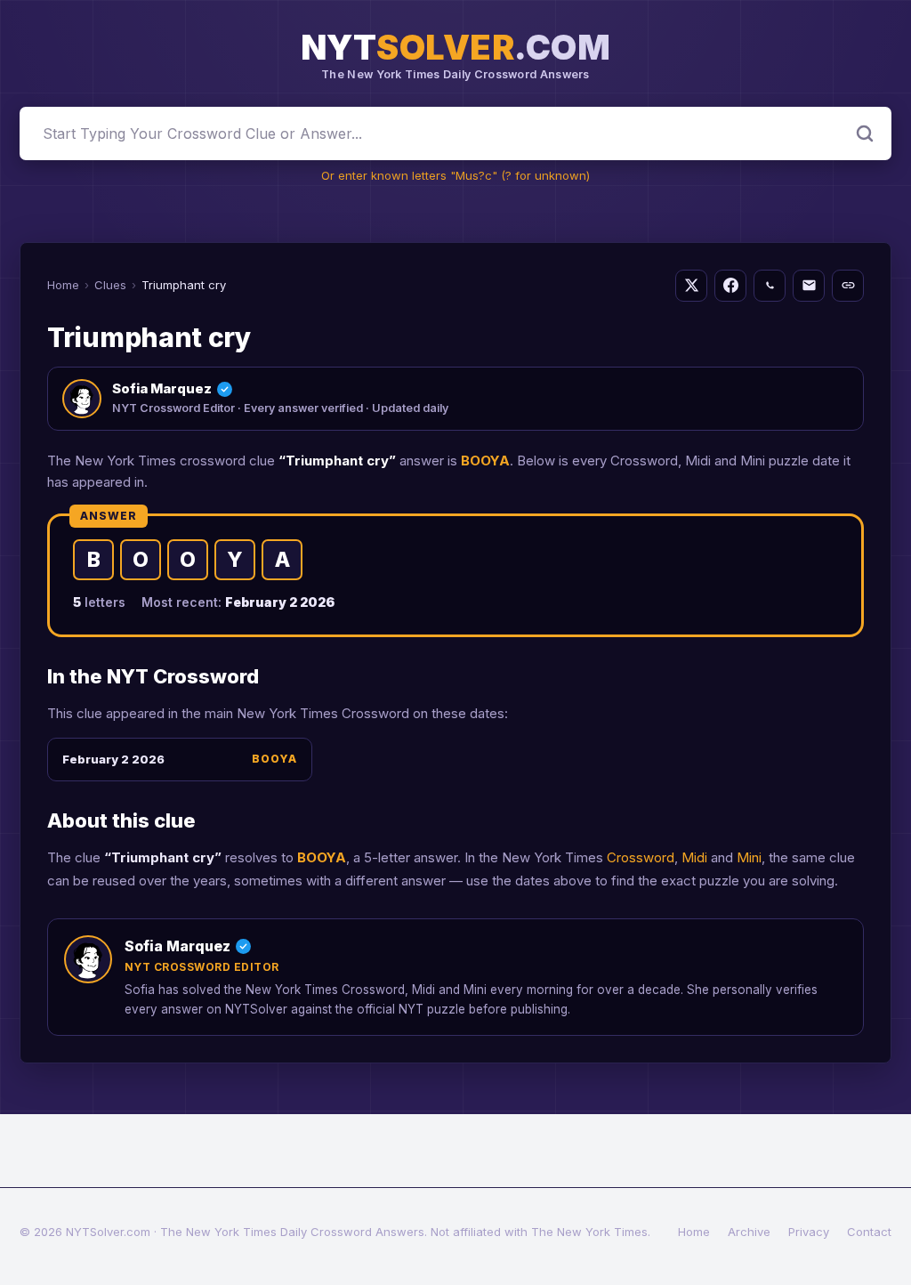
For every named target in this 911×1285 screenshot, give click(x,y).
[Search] (864, 133)
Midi (694, 857)
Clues (110, 285)
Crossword (640, 857)
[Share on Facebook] (730, 286)
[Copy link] (848, 286)
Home (63, 285)
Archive (749, 1231)
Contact (869, 1231)
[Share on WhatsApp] (770, 286)
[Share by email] (809, 286)
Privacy (808, 1231)
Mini (749, 857)
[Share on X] (691, 286)
